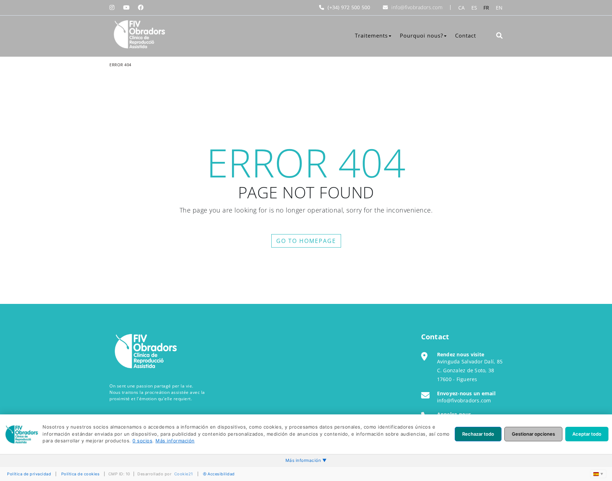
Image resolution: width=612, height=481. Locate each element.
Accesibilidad (221, 473)
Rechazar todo (478, 434)
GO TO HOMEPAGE (306, 241)
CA (461, 7)
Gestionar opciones (533, 434)
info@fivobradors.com (416, 7)
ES (474, 7)
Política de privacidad (29, 473)
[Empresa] (138, 34)
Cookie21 (183, 473)
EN (499, 7)
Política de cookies (80, 473)
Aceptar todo (586, 434)
